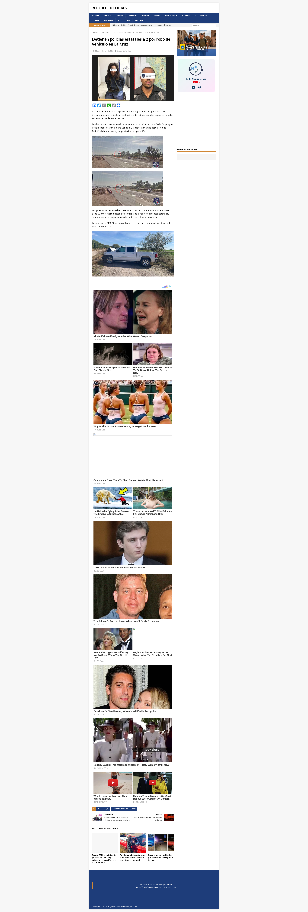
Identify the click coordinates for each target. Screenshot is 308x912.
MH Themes (134, 907)
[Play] (193, 87)
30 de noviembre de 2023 (104, 51)
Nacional (139, 20)
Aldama (186, 15)
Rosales (119, 15)
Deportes (108, 20)
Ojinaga (145, 15)
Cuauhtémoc (171, 15)
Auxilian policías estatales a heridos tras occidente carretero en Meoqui (132, 857)
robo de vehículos (120, 809)
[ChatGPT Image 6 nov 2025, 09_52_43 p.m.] (196, 55)
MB (119, 20)
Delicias (95, 15)
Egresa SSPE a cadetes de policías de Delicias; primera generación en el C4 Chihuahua (104, 859)
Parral (157, 15)
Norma (119, 51)
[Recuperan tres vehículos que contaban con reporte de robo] (161, 843)
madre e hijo (103, 809)
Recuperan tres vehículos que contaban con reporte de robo (160, 857)
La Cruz (128, 51)
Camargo (132, 15)
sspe (134, 809)
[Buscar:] (204, 25)
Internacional (202, 15)
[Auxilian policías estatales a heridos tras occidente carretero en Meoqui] (133, 843)
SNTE (127, 20)
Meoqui (107, 15)
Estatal (95, 20)
